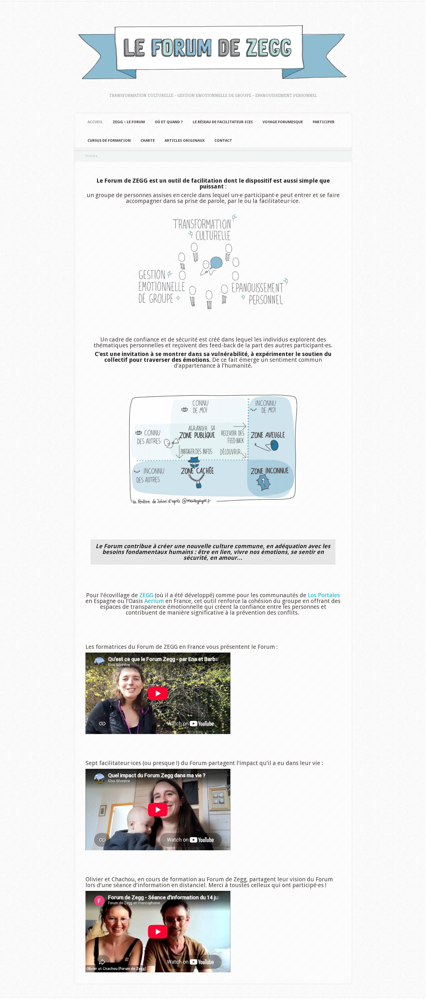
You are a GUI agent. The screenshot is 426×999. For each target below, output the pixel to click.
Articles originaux (185, 140)
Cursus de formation (109, 140)
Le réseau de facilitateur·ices (223, 122)
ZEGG (146, 595)
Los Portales (324, 595)
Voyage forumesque (283, 122)
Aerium (154, 600)
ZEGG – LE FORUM (129, 122)
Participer (323, 122)
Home (90, 156)
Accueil (95, 122)
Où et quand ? (169, 122)
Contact (223, 140)
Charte (148, 140)
